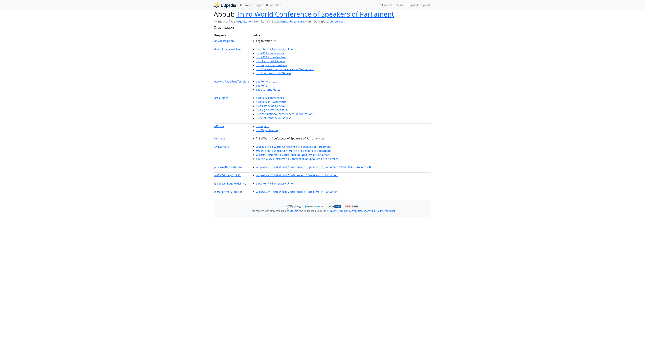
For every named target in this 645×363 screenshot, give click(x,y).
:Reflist (262, 85)
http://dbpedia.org (292, 21)
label (220, 138)
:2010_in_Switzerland (271, 57)
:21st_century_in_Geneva (273, 73)
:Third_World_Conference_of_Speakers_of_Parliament (297, 175)
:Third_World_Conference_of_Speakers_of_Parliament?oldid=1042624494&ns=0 (313, 167)
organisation (244, 21)
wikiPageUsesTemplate (231, 81)
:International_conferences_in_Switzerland (285, 69)
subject (221, 98)
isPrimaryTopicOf (227, 175)
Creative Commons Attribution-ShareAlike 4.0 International (362, 210)
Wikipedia (292, 210)
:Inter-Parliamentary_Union (275, 49)
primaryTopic (228, 192)
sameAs (221, 147)
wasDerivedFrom (228, 167)
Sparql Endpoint (419, 5)
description (224, 41)
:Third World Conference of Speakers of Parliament (293, 147)
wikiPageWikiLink (227, 49)
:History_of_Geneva (270, 61)
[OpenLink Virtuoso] (293, 206)
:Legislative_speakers (271, 65)
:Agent (262, 126)
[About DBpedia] (225, 5)
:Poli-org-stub (266, 81)
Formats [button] (273, 5)
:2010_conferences (270, 53)
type (219, 126)
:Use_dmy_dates (268, 89)
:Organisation (267, 130)
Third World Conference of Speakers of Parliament (315, 14)
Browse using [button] (252, 5)
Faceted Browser (392, 5)
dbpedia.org (337, 21)
